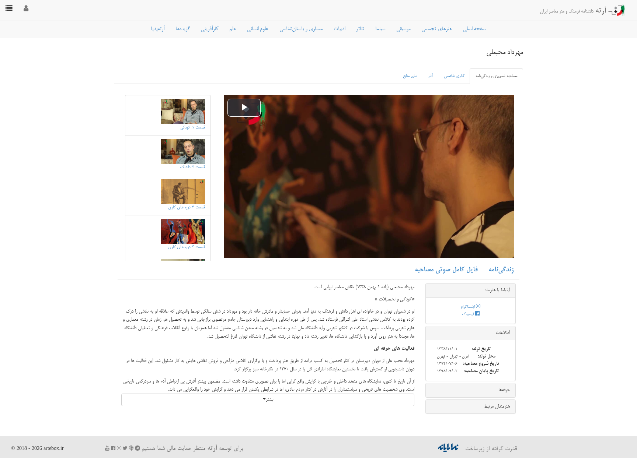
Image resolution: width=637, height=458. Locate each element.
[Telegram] (137, 448)
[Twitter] (125, 448)
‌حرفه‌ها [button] (504, 390)
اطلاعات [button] (503, 333)
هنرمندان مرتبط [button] (497, 406)
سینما (380, 29)
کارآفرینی (209, 29)
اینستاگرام (468, 307)
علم (232, 29)
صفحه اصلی (474, 29)
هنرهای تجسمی (436, 29)
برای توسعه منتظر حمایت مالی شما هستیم (192, 448)
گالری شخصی (454, 76)
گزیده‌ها (182, 29)
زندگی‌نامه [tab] (501, 270)
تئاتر (360, 29)
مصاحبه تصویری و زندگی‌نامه (496, 76)
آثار (430, 76)
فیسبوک (468, 314)
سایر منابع (410, 76)
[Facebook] (113, 448)
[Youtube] (107, 448)
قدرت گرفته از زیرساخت (490, 449)
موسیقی (403, 29)
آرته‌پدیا (157, 29)
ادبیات (339, 29)
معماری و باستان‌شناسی (301, 29)
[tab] (470, 290)
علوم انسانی (257, 29)
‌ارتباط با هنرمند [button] (497, 290)
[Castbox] (131, 448)
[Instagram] (119, 448)
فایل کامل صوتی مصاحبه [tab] (446, 270)
